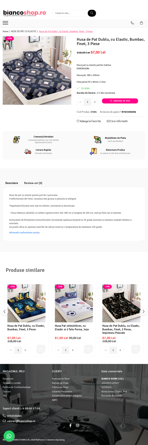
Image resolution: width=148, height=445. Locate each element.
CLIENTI (57, 371)
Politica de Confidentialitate (17, 387)
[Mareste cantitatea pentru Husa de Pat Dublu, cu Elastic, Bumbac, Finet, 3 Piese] (94, 102)
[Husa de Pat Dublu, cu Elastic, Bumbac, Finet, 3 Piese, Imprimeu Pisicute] (121, 303)
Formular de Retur (61, 378)
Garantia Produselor (62, 391)
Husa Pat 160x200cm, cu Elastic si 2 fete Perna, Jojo (72, 327)
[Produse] (6, 24)
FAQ (5, 395)
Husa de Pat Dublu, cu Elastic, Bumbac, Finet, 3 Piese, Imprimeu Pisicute (121, 329)
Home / (6, 31)
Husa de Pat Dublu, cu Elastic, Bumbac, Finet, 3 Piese (26, 327)
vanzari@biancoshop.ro (21, 421)
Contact (7, 391)
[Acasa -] (25, 13)
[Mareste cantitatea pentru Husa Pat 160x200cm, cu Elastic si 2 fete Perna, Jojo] (73, 350)
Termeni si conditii (12, 383)
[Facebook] (70, 425)
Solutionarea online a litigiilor (67, 395)
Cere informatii (119, 121)
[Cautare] (92, 13)
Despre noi (8, 378)
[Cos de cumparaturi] (141, 23)
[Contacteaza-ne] (132, 23)
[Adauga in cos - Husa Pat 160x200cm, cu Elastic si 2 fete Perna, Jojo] (88, 349)
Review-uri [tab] (33, 183)
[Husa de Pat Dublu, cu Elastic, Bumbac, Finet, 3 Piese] (37, 70)
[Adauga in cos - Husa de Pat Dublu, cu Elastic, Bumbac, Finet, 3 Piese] (40, 349)
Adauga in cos (121, 100)
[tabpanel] (37, 70)
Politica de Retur (60, 387)
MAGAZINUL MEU (14, 371)
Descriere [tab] (11, 183)
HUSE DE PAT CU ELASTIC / (24, 31)
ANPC (55, 400)
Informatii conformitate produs (24, 232)
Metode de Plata (60, 383)
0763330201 (14, 416)
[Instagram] (77, 425)
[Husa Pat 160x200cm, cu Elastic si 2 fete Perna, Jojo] (74, 303)
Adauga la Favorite (90, 121)
